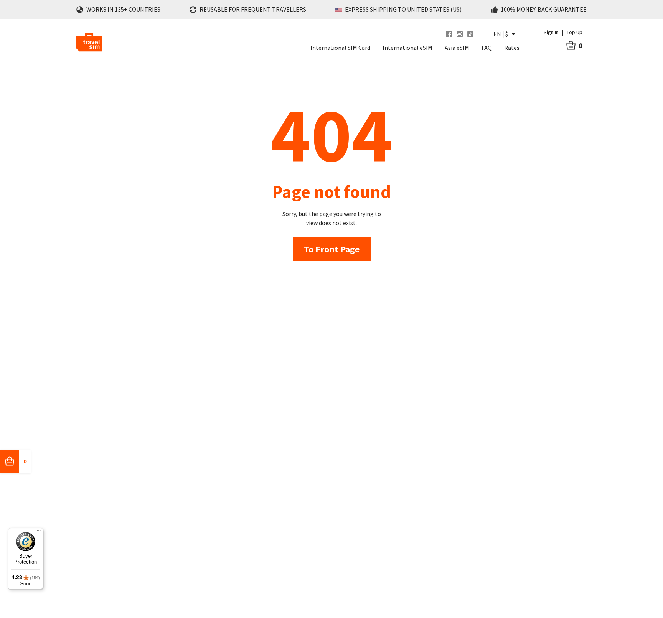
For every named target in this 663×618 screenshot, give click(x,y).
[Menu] (38, 532)
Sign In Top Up (563, 32)
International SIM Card (340, 47)
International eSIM (407, 47)
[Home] (89, 42)
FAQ (487, 47)
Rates (512, 47)
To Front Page (332, 249)
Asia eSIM (457, 47)
